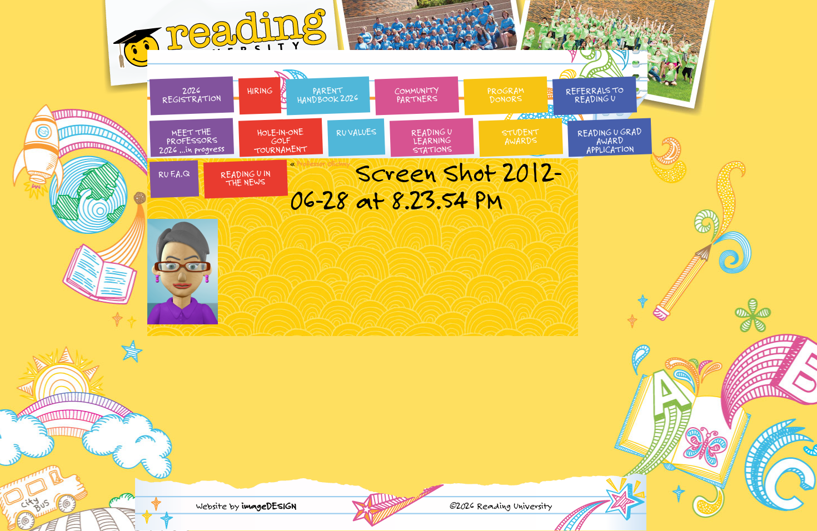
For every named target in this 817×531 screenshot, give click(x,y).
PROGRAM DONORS (505, 94)
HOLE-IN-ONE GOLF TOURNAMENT (281, 141)
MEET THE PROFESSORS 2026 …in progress (192, 141)
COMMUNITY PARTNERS (417, 94)
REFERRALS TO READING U (594, 94)
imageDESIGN (269, 506)
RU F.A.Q (174, 174)
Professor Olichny (323, 163)
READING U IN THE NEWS (245, 177)
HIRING (259, 90)
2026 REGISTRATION (192, 94)
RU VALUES (356, 132)
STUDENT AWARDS (521, 136)
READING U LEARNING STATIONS (431, 140)
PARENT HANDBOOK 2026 (328, 94)
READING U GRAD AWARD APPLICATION (609, 140)
